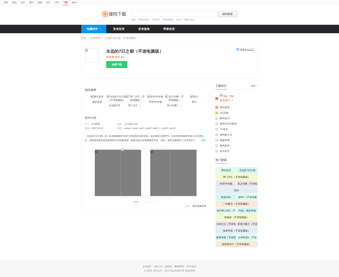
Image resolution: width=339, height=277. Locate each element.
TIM (231, 96)
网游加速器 (143, 19)
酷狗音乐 (225, 118)
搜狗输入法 (226, 134)
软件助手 (225, 151)
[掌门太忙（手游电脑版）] (136, 96)
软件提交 (191, 266)
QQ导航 (224, 112)
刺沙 (236, 190)
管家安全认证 (247, 49)
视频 (40, 2)
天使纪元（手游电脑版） (226, 225)
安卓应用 (118, 28)
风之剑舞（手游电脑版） (247, 184)
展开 (203, 140)
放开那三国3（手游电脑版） (226, 211)
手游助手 (156, 19)
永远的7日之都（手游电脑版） (247, 171)
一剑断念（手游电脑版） (236, 203)
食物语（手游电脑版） (236, 217)
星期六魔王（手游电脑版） (247, 225)
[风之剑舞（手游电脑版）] (175, 96)
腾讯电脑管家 (199, 206)
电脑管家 (225, 140)
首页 (83, 38)
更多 (74, 2)
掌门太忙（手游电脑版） (236, 177)
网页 (6, 2)
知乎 (23, 2)
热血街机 (226, 197)
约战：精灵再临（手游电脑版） (247, 211)
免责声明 (190, 270)
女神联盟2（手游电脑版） (247, 238)
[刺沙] (194, 96)
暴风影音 (225, 145)
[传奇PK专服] (155, 96)
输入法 (158, 266)
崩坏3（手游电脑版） (247, 198)
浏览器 (168, 266)
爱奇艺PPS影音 (228, 123)
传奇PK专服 (226, 183)
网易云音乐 (189, 19)
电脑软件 (92, 28)
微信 (14, 2)
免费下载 (117, 64)
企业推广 (148, 266)
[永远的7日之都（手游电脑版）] (116, 96)
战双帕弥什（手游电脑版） (236, 244)
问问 (57, 2)
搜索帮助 (179, 266)
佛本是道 (226, 170)
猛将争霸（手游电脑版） (236, 230)
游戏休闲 (95, 38)
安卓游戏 (144, 28)
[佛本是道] (97, 96)
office (179, 19)
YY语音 (224, 129)
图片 (31, 2)
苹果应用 (169, 28)
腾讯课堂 (225, 107)
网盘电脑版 (168, 19)
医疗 (48, 2)
